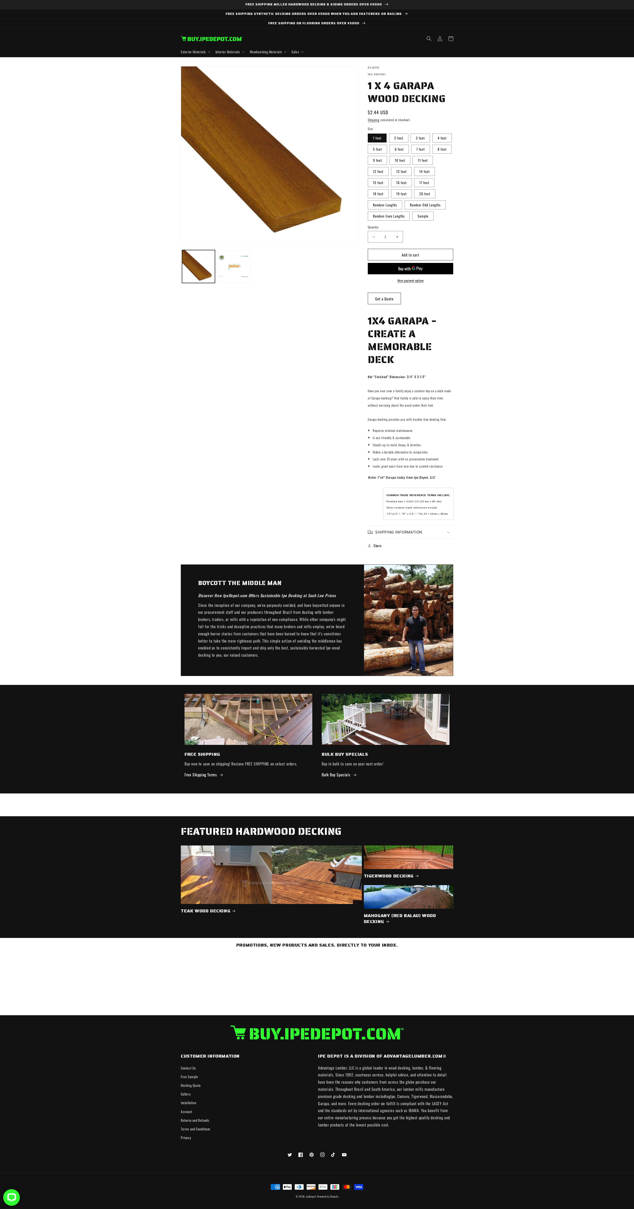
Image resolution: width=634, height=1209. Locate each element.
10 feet (400, 160)
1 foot (377, 138)
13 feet (401, 171)
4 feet (442, 138)
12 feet (378, 171)
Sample (423, 216)
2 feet (398, 138)
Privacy (186, 1137)
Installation (188, 1102)
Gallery (185, 1094)
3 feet (420, 138)
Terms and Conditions (195, 1128)
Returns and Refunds (195, 1120)
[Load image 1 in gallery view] (198, 266)
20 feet (424, 193)
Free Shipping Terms (201, 775)
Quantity (373, 227)
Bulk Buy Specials (336, 775)
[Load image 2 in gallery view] (233, 266)
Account (186, 1111)
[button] (195, 52)
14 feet (424, 171)
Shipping (374, 119)
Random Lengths (385, 204)
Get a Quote (384, 298)
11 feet (423, 160)
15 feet (378, 182)
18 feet (378, 193)
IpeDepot (311, 1196)
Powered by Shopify (328, 1196)
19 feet (401, 193)
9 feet (377, 160)
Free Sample (189, 1076)
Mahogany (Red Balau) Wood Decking (400, 919)
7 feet (420, 149)
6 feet (399, 149)
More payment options (410, 280)
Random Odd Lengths (425, 204)
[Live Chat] (11, 1197)
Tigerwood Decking (389, 876)
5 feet (377, 149)
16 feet (401, 182)
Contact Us (188, 1067)
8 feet (442, 149)
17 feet (424, 182)
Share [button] (377, 545)
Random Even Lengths (389, 216)
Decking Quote (191, 1085)
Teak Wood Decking (205, 911)
